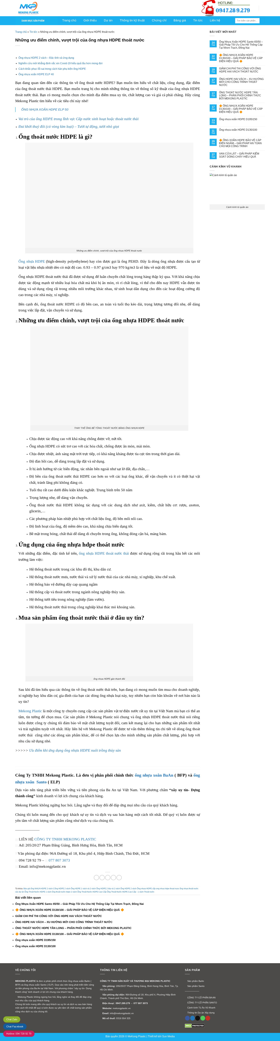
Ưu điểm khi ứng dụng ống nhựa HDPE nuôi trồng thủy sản (75, 750)
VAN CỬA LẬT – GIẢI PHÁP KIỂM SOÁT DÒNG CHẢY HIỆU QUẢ (239, 155)
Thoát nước (149, 892)
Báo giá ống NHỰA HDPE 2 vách (38, 888)
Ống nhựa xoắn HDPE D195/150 (238, 119)
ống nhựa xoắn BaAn (154, 775)
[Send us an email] (197, 1018)
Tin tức (33, 31)
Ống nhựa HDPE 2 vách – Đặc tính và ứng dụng (46, 57)
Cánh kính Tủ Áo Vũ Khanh (201, 1007)
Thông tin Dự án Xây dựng (201, 1012)
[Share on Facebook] (96, 877)
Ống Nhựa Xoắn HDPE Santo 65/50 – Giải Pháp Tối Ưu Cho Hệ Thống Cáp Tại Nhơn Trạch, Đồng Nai (241, 44)
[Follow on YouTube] (207, 1018)
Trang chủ (21, 31)
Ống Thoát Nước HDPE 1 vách (38, 892)
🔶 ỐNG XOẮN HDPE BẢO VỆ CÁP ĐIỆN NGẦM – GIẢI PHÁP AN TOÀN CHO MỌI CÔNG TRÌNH (240, 143)
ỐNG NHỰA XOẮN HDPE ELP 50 (44, 109)
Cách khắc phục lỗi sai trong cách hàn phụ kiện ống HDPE (52, 68)
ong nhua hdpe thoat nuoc (167, 888)
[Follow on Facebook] (187, 1018)
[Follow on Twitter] (192, 1018)
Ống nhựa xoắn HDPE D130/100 (238, 129)
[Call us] (202, 1018)
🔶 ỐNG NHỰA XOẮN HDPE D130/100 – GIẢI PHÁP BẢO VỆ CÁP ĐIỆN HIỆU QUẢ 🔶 (241, 58)
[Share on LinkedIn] (119, 877)
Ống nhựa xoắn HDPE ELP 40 (36, 74)
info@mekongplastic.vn (122, 1013)
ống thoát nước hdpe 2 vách (64, 892)
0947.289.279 (123, 1003)
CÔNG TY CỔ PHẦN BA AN (201, 997)
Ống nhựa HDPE (31, 261)
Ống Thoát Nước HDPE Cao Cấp (91, 892)
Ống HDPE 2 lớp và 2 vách (108, 888)
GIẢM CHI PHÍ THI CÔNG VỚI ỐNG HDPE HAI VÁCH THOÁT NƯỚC (240, 70)
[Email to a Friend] (107, 877)
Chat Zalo (11, 1019)
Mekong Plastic (30, 711)
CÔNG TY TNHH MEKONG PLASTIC (65, 839)
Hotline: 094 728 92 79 (18, 1033)
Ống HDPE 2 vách (128, 888)
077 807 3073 (59, 860)
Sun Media (168, 1036)
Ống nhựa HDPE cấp (146, 888)
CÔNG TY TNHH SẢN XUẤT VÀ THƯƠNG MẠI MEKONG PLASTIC (135, 981)
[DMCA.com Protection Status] (194, 1025)
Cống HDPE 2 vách (61, 888)
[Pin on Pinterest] (113, 877)
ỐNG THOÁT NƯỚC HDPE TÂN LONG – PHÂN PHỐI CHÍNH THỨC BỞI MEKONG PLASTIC (240, 95)
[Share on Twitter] (102, 877)
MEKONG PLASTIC (25, 981)
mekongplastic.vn (122, 1008)
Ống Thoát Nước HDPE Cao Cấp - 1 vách (125, 892)
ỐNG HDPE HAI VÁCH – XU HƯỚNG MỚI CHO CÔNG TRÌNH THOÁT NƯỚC (241, 82)
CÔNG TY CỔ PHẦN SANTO (202, 1002)
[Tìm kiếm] (262, 20)
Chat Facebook (14, 1026)
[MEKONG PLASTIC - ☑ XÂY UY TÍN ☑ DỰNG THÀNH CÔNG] (31, 8)
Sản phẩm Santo (195, 986)
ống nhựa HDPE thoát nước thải (104, 553)
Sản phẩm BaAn (195, 981)
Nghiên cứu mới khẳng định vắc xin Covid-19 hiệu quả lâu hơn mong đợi (60, 63)
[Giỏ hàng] (263, 8)
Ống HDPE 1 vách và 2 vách (83, 888)
